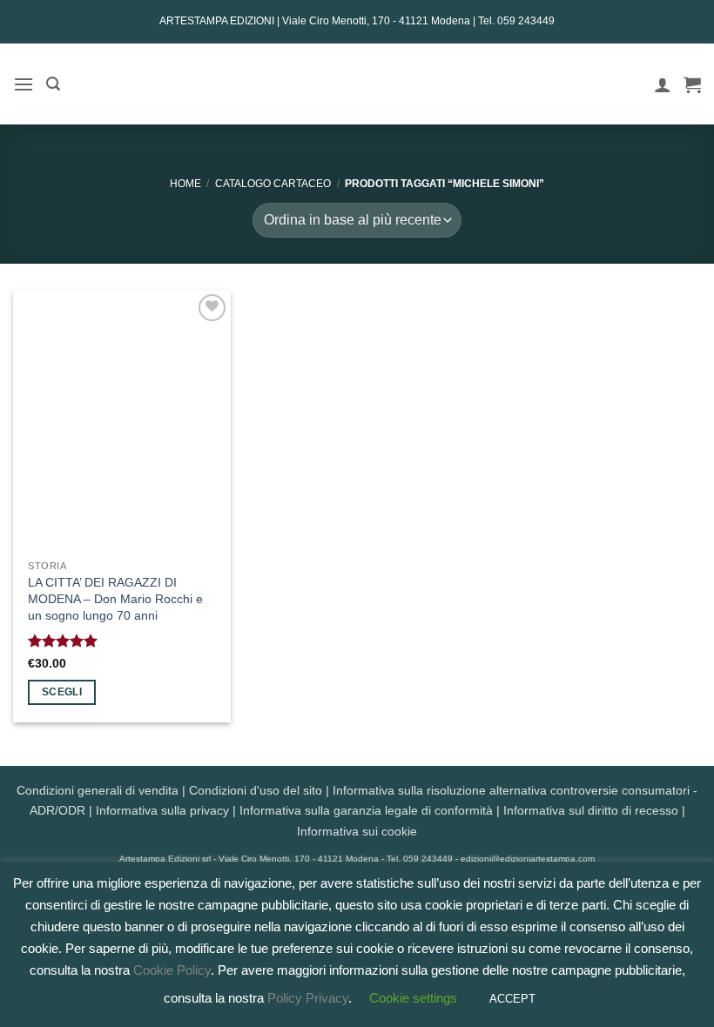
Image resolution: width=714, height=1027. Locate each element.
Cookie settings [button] (413, 997)
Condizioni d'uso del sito (255, 790)
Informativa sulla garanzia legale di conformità (366, 810)
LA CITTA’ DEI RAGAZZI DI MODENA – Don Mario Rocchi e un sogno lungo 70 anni (115, 598)
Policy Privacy (307, 997)
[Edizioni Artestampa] (357, 84)
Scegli (62, 692)
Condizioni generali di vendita (97, 790)
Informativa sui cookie (357, 831)
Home (185, 184)
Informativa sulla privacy (162, 810)
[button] (23, 84)
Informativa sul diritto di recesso (590, 810)
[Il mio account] (662, 84)
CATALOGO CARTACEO (273, 184)
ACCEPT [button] (512, 998)
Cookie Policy (172, 970)
